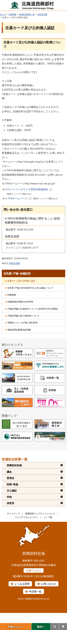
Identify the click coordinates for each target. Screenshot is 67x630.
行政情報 (12, 14)
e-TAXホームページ (32, 198)
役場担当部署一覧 (27, 14)
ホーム (3, 14)
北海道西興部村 (32, 5)
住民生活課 (42, 14)
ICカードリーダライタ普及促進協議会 (29, 191)
